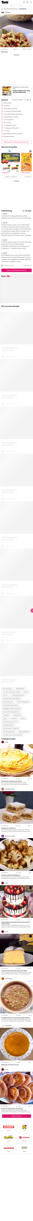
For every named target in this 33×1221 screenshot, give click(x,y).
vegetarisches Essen (10, 705)
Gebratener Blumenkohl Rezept (10, 875)
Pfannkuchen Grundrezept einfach (11, 781)
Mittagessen (7, 688)
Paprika (14, 718)
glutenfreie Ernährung (11, 698)
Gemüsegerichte (9, 731)
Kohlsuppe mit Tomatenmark (9, 1065)
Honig (23, 718)
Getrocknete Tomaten (11, 728)
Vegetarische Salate (10, 722)
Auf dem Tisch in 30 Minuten (12, 735)
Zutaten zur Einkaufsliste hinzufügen (17, 142)
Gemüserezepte (8, 725)
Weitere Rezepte (16, 1116)
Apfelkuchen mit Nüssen (8, 828)
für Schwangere (23, 702)
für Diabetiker (8, 702)
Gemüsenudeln (24, 731)
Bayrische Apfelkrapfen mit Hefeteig (12, 1108)
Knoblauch (17, 715)
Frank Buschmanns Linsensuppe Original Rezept (15, 1018)
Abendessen (20, 688)
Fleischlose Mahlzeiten (10, 9)
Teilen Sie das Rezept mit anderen (16, 270)
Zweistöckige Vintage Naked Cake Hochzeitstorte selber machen (15, 922)
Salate (5, 695)
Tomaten (6, 715)
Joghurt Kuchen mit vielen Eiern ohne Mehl (14, 970)
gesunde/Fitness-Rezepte (12, 708)
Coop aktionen (5, 172)
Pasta (26, 692)
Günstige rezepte (18, 695)
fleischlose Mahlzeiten (11, 692)
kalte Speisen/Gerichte (11, 712)
